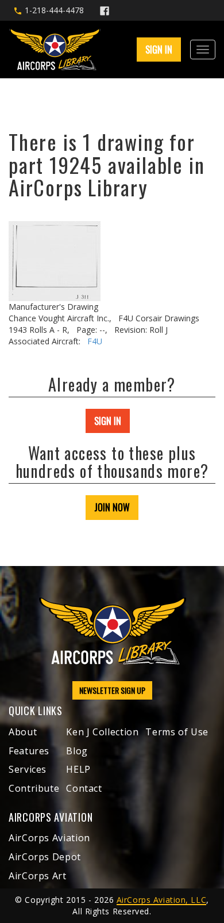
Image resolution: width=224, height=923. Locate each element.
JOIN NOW (112, 507)
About (23, 732)
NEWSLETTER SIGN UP (112, 690)
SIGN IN (107, 421)
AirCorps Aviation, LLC (161, 899)
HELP (78, 769)
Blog (77, 751)
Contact (84, 788)
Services (28, 769)
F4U (94, 341)
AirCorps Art (38, 875)
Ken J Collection (102, 732)
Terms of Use (176, 732)
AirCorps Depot (45, 856)
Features (29, 751)
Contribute (34, 788)
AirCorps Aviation (49, 837)
